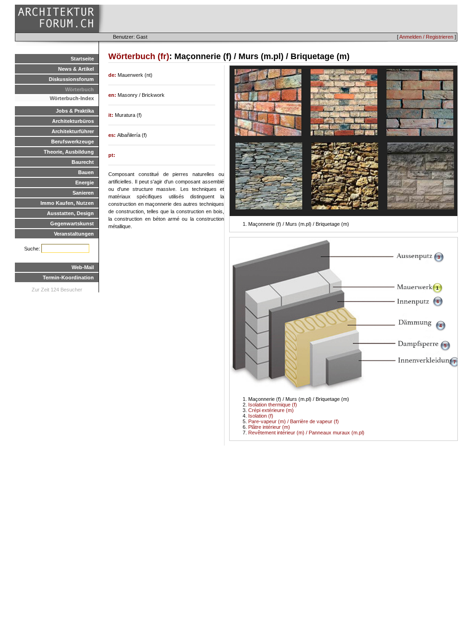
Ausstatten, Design (70, 213)
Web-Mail (83, 267)
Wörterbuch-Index (72, 98)
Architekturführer (73, 131)
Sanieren (83, 193)
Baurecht (83, 162)
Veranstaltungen (74, 234)
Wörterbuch (79, 89)
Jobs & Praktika (75, 111)
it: (111, 115)
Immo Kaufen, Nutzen (67, 203)
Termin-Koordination (68, 277)
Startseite (82, 58)
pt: (111, 155)
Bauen (86, 172)
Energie (84, 182)
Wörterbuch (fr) (138, 56)
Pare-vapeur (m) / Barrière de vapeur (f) (293, 421)
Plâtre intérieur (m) (269, 427)
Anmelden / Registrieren (426, 37)
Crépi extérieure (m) (271, 410)
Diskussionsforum (71, 79)
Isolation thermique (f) (272, 404)
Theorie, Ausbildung (69, 152)
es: (112, 135)
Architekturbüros (73, 121)
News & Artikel (76, 69)
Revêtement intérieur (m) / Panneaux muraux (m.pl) (306, 432)
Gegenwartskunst (72, 223)
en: (113, 95)
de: (113, 75)
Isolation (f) (260, 416)
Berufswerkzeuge (72, 141)
